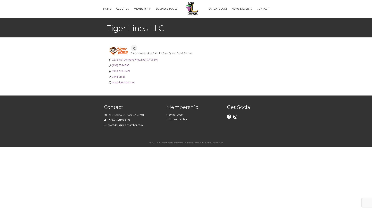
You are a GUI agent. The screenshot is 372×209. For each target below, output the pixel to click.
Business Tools (166, 8)
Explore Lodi (217, 8)
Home (107, 8)
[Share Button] (134, 48)
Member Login (174, 114)
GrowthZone (217, 143)
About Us (122, 8)
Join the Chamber (177, 119)
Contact (263, 8)
